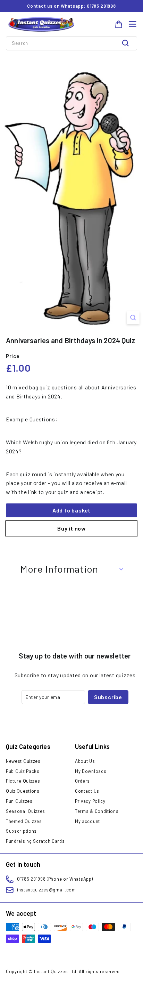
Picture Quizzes (23, 781)
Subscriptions (21, 831)
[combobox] (71, 43)
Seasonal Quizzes (25, 811)
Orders (82, 781)
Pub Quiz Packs (23, 771)
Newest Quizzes (23, 761)
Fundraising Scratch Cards (35, 841)
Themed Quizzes (24, 821)
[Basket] (119, 24)
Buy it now (71, 528)
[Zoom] (133, 317)
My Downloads (90, 771)
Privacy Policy (90, 801)
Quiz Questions (23, 791)
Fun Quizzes (19, 801)
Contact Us (87, 791)
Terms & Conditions (97, 811)
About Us (85, 761)
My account (87, 821)
